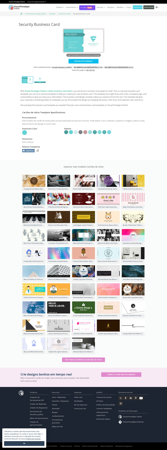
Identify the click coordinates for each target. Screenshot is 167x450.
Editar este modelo (83, 61)
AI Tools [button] (86, 7)
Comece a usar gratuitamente (121, 374)
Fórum (54, 405)
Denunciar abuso (103, 419)
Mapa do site (57, 426)
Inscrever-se (137, 7)
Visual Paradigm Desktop (36, 2)
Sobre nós (78, 397)
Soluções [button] (110, 7)
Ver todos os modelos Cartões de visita (83, 360)
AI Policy (99, 401)
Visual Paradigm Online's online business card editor (49, 91)
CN (93, 70)
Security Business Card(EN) (62, 67)
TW (90, 70)
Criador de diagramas (39, 408)
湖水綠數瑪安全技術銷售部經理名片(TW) (88, 67)
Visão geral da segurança (123, 446)
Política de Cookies (33, 439)
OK (24, 443)
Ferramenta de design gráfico (36, 14)
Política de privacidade (105, 405)
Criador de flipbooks (38, 404)
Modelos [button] (120, 7)
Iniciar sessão (148, 7)
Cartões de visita (64, 14)
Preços (128, 7)
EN (87, 70)
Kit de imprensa (80, 405)
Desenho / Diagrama (60, 401)
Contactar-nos (80, 408)
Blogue (55, 412)
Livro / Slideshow (59, 397)
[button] (71, 7)
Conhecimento (58, 416)
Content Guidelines (104, 408)
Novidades (78, 401)
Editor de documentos (39, 418)
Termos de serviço (104, 397)
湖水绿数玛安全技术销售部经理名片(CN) (119, 67)
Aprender (56, 408)
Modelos (52, 14)
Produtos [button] (59, 7)
